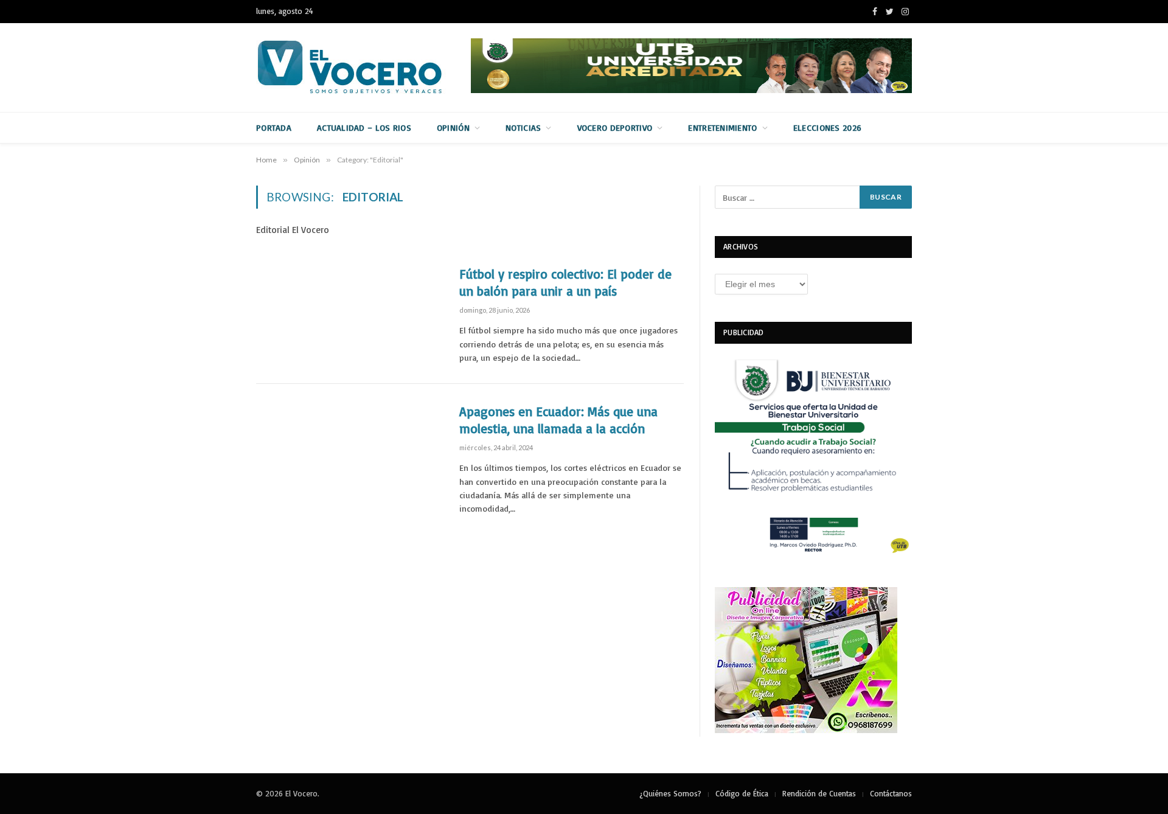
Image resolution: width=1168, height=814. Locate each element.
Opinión (453, 127)
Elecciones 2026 (827, 127)
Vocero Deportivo (614, 127)
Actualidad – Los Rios (364, 127)
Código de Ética (741, 793)
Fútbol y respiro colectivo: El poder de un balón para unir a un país (565, 282)
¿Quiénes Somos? (670, 793)
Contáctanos (891, 793)
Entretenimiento (722, 127)
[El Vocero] (359, 67)
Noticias (523, 127)
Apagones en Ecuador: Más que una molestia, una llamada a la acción (558, 420)
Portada (273, 127)
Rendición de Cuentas (819, 793)
